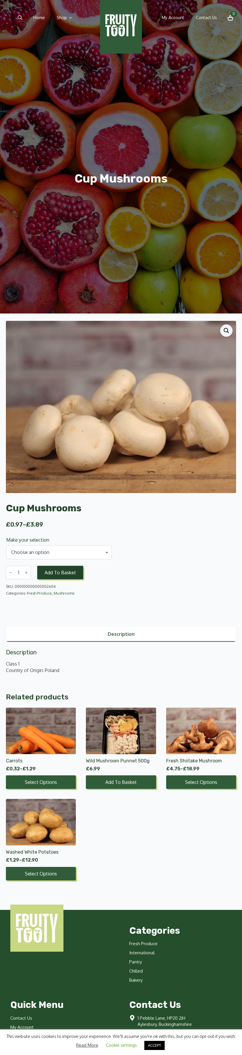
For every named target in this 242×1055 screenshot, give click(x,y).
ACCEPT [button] (154, 1045)
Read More (87, 1045)
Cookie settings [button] (121, 1045)
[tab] (121, 634)
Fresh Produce (39, 593)
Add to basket (60, 572)
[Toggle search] (20, 17)
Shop (62, 17)
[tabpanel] (121, 661)
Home (39, 17)
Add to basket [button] (121, 782)
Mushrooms (64, 593)
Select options (41, 782)
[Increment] (26, 572)
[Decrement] (10, 572)
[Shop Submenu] (72, 18)
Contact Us (206, 17)
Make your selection (27, 540)
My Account (173, 17)
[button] (226, 330)
